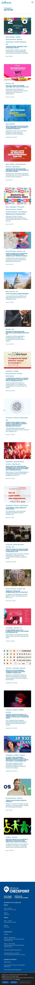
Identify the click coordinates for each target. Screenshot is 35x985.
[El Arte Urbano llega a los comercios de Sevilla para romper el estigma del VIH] (17, 616)
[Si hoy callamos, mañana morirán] (17, 280)
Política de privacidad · (13, 897)
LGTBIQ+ (18, 37)
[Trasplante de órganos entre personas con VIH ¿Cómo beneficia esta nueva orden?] (17, 153)
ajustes (17, 979)
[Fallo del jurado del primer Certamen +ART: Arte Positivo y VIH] (17, 72)
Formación (20, 207)
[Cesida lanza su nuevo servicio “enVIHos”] (17, 787)
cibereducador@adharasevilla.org (12, 950)
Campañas (12, 207)
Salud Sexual (10, 42)
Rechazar (13, 982)
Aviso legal (7, 896)
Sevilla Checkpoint (20, 42)
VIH (7, 44)
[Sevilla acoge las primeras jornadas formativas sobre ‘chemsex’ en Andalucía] (17, 657)
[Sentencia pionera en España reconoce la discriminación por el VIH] (17, 318)
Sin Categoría (22, 212)
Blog (7, 37)
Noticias (19, 39)
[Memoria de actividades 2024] (17, 196)
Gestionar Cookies (24, 982)
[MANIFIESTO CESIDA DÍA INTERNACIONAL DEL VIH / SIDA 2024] (17, 577)
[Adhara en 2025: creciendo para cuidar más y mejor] (17, 26)
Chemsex (9, 668)
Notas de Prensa (11, 39)
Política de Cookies (21, 898)
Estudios (12, 37)
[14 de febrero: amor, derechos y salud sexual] (17, 494)
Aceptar (5, 982)
